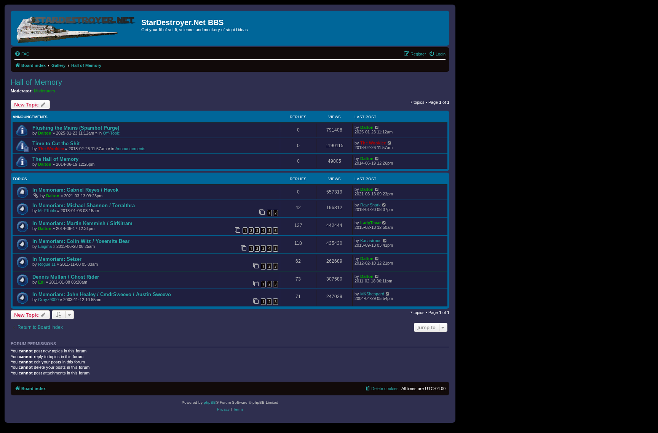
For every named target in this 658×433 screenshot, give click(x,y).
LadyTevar (370, 222)
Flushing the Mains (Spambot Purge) (75, 128)
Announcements (130, 148)
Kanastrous (371, 240)
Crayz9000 (48, 299)
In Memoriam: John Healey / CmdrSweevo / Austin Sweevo (101, 294)
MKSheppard (372, 294)
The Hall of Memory (55, 159)
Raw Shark (370, 205)
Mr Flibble (47, 210)
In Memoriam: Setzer (56, 259)
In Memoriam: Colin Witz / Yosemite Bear (80, 241)
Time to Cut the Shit (56, 143)
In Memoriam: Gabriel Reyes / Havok (75, 190)
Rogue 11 (47, 264)
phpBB (210, 402)
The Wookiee (51, 148)
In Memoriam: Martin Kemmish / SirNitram (82, 223)
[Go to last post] (377, 127)
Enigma (45, 246)
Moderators (44, 91)
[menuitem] (22, 54)
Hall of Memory (36, 82)
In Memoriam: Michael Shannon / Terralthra (83, 205)
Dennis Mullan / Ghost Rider (65, 277)
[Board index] (77, 28)
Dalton (44, 133)
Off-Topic (111, 133)
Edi (41, 282)
